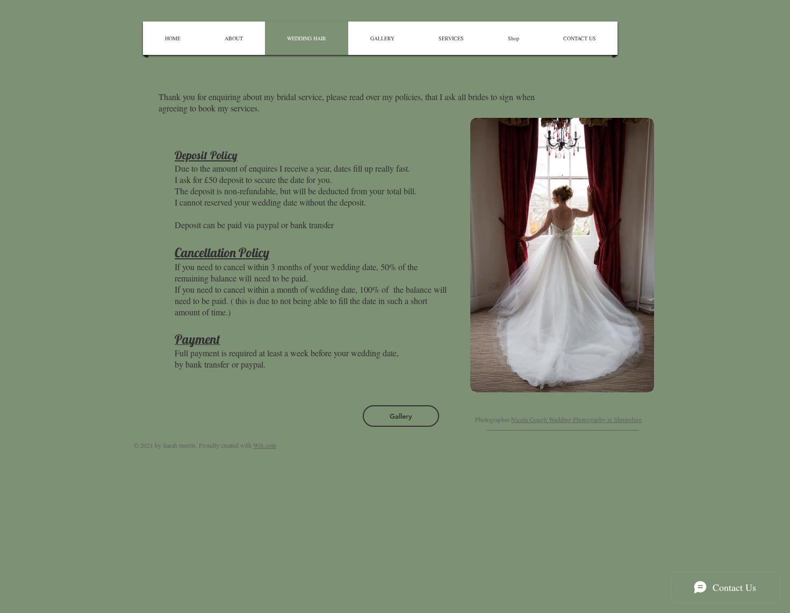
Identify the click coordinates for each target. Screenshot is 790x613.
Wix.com (264, 445)
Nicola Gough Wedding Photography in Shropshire (576, 419)
